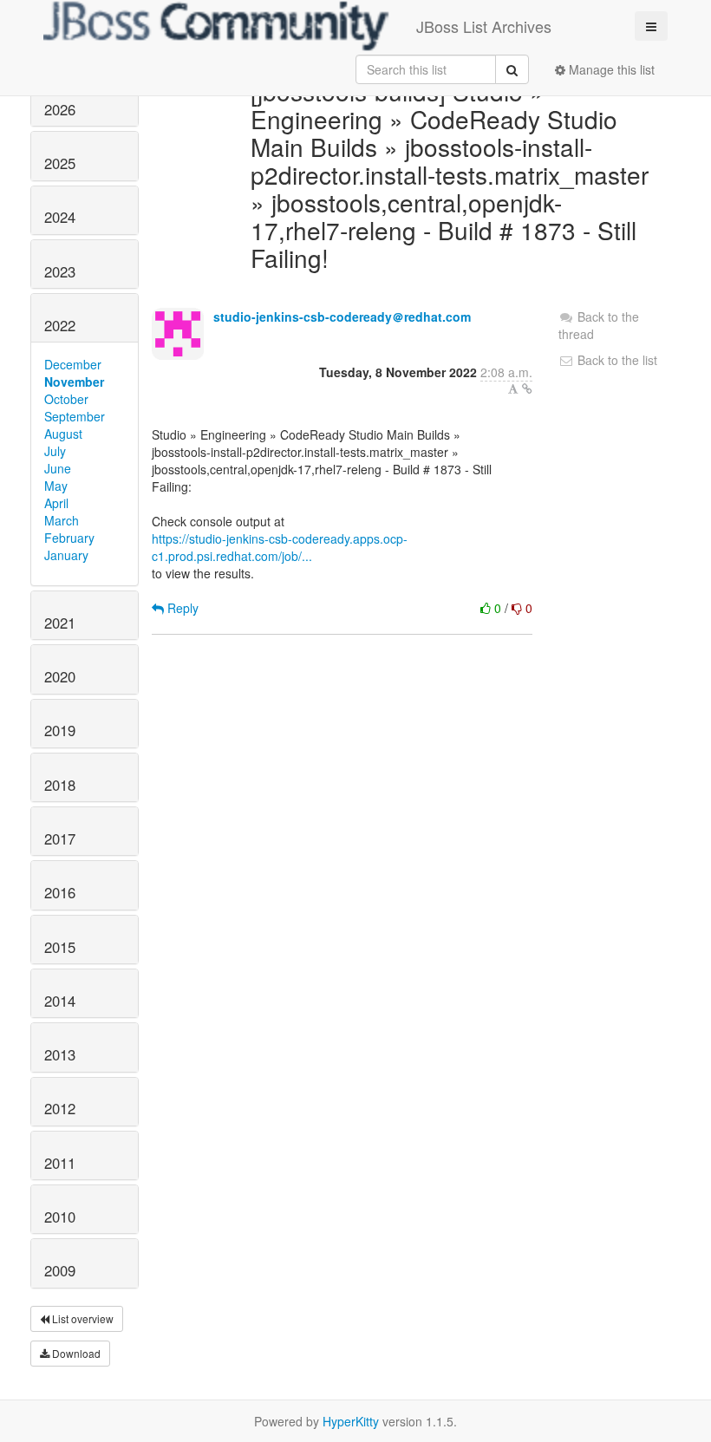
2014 (59, 1000)
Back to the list (615, 360)
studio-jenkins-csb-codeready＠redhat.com (342, 316)
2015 (59, 946)
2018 (59, 784)
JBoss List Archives (483, 26)
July (55, 451)
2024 (59, 216)
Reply (181, 608)
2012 (59, 1108)
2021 (59, 622)
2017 (59, 838)
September (74, 416)
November (74, 381)
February (69, 537)
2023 (59, 271)
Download (75, 1353)
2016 (59, 892)
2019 (59, 730)
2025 (59, 163)
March (61, 520)
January (66, 555)
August (63, 433)
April (56, 503)
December (72, 364)
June (57, 468)
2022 (59, 325)
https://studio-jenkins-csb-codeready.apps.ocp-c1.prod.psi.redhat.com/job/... (280, 547)
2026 (59, 109)
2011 (59, 1162)
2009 (59, 1270)
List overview (81, 1318)
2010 (59, 1216)
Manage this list (610, 69)
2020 (59, 676)
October (66, 399)
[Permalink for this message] (527, 388)
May (56, 485)
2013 (59, 1054)
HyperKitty (351, 1421)
